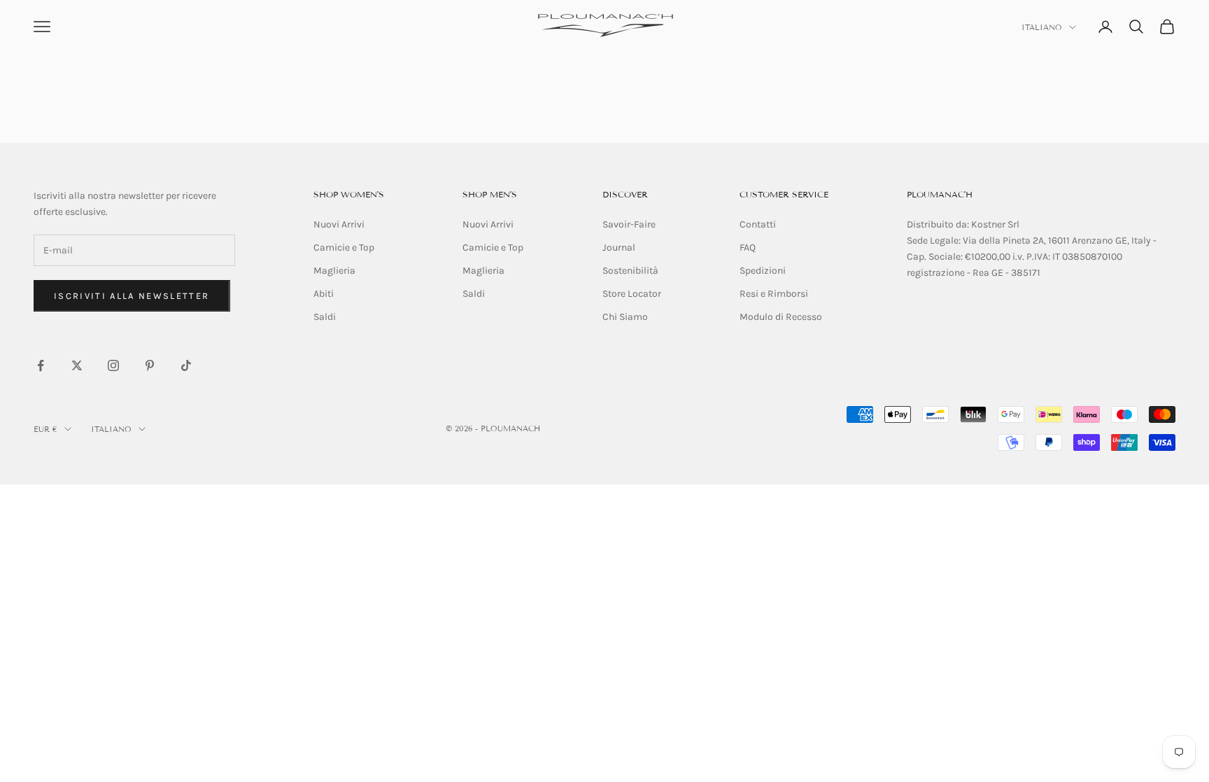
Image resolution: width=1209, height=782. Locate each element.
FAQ (748, 247)
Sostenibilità (630, 271)
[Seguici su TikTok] (186, 365)
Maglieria (334, 271)
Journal (618, 247)
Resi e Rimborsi (774, 294)
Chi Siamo (625, 317)
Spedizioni (763, 271)
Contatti (758, 224)
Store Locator (631, 294)
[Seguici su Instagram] (113, 365)
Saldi (324, 317)
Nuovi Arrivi (339, 224)
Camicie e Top (343, 247)
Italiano (1041, 27)
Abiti (323, 294)
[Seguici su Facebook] (41, 365)
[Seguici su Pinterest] (150, 365)
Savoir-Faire (629, 224)
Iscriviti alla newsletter (132, 296)
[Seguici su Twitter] (77, 365)
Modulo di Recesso (781, 317)
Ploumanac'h (940, 194)
